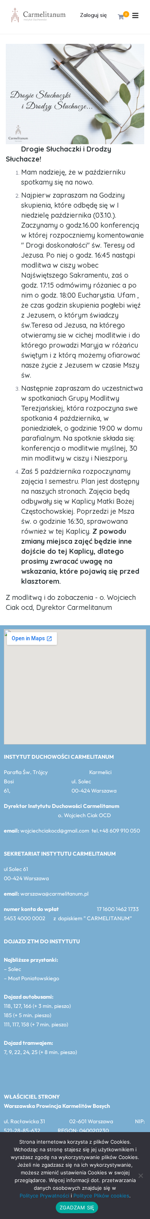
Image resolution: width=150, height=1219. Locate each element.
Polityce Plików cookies (101, 1195)
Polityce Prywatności (44, 1195)
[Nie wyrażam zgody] (140, 1175)
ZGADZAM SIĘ (77, 1207)
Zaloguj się (93, 15)
